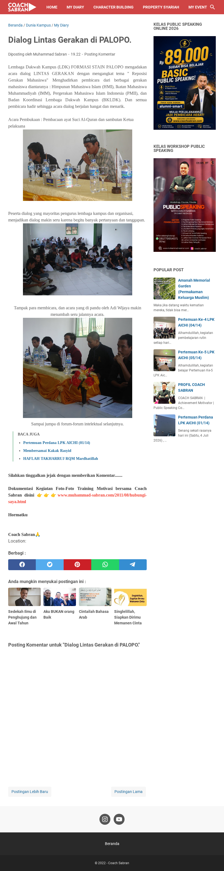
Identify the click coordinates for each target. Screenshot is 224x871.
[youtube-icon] (119, 819)
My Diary (75, 7)
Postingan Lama (128, 791)
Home (51, 7)
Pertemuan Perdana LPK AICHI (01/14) (56, 443)
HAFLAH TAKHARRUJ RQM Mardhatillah (60, 459)
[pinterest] (77, 564)
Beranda (112, 843)
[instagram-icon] (104, 819)
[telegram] (133, 564)
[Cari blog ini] (212, 7)
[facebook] (22, 564)
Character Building (113, 7)
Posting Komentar (99, 54)
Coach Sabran (118, 863)
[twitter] (49, 564)
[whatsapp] (105, 564)
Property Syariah (161, 7)
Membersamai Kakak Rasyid (47, 451)
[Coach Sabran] (22, 7)
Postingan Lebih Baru (29, 791)
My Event (197, 7)
